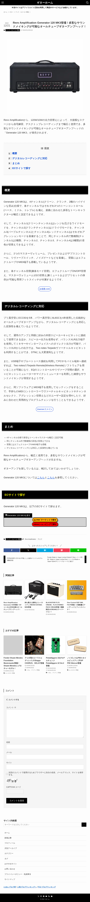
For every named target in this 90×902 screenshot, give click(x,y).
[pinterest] (44, 896)
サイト (9, 763)
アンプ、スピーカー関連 (12, 30)
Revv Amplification (30, 539)
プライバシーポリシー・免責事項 (17, 874)
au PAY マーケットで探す (45, 520)
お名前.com (44, 289)
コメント (11, 707)
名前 (8, 742)
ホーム (7, 833)
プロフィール (9, 843)
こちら (41, 477)
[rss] (49, 896)
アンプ (40, 539)
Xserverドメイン (44, 409)
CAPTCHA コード (13, 787)
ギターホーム (45, 2)
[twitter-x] (38, 896)
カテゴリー (8, 853)
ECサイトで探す (21, 168)
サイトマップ (9, 879)
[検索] (84, 825)
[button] (12, 550)
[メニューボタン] (2, 2)
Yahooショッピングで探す (45, 524)
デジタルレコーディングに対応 (29, 158)
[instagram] (41, 896)
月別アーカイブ (10, 848)
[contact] (52, 896)
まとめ (16, 163)
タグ (6, 859)
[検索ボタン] (87, 2)
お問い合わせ (9, 869)
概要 (14, 153)
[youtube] (46, 896)
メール (9, 752)
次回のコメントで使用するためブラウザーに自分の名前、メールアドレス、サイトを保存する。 (46, 773)
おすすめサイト (10, 864)
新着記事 (8, 838)
